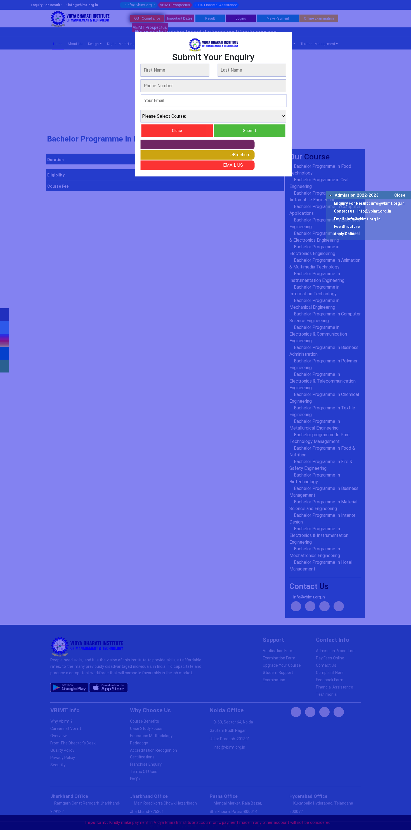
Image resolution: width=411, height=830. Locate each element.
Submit (249, 130)
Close (399, 195)
